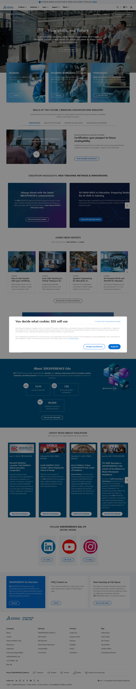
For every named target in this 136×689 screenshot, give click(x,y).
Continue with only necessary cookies (108, 321)
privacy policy (73, 338)
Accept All (114, 346)
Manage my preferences (94, 346)
